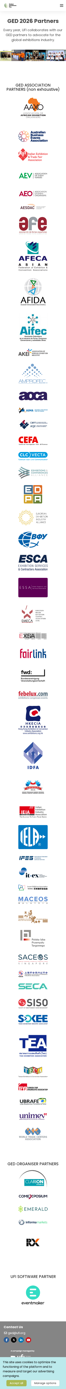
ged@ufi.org (16, 1333)
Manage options (45, 1383)
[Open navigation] (61, 5)
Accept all (16, 1383)
